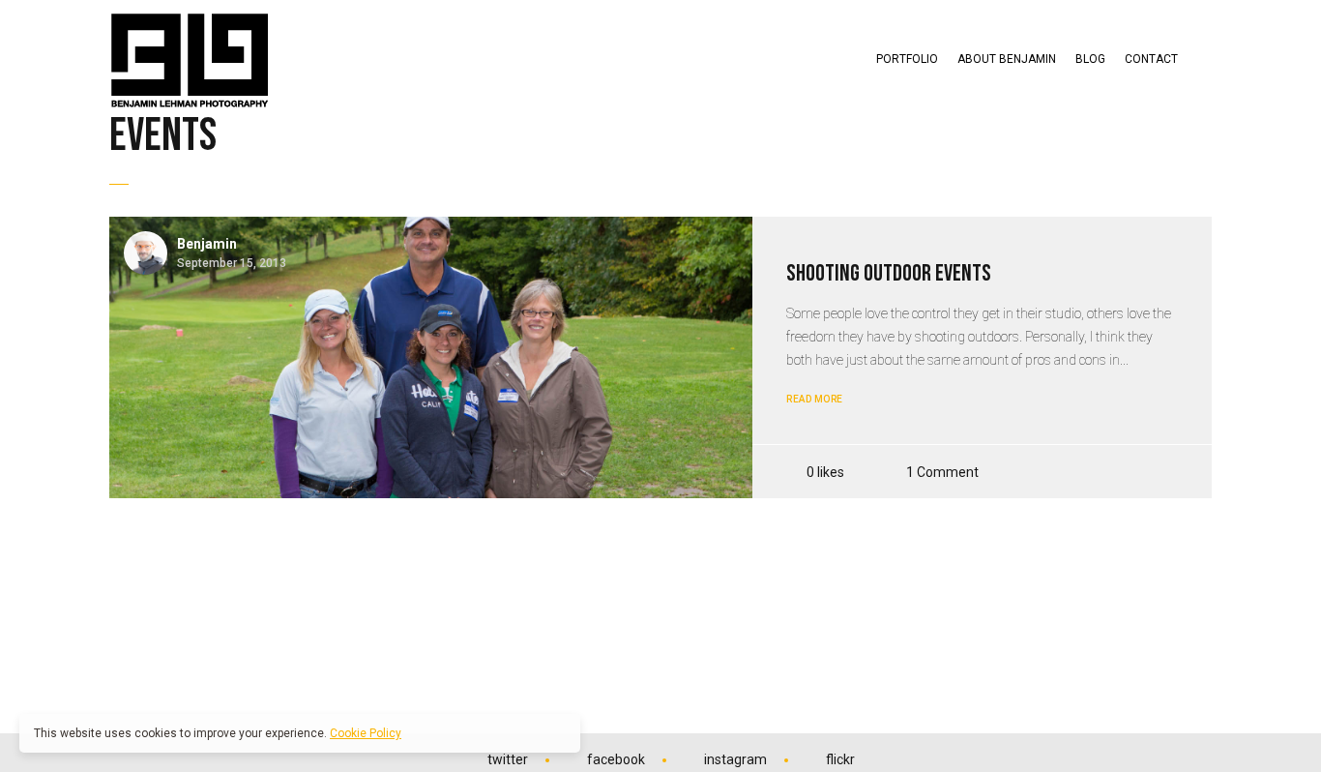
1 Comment (942, 471)
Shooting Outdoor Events (888, 273)
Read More (814, 399)
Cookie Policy (365, 733)
